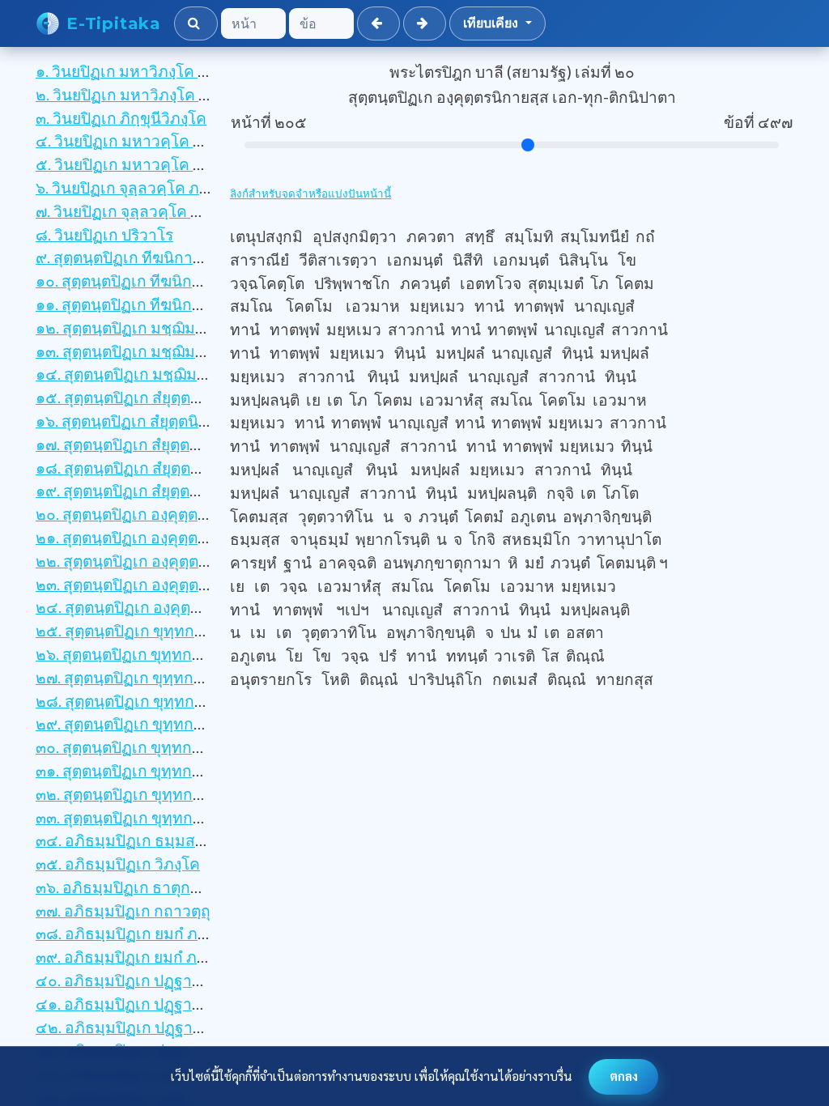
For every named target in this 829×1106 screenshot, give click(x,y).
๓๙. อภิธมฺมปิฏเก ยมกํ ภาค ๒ (133, 956)
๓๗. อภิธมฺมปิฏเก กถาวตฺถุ (123, 910)
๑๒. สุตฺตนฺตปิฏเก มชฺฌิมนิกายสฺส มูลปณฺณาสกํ (189, 327)
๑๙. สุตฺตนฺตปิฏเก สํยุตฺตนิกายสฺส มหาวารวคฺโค (190, 490)
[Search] (196, 23)
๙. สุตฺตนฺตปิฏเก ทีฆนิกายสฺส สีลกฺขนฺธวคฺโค (179, 257)
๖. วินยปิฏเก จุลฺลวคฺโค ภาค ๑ (134, 187)
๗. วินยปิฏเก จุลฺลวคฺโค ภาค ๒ (135, 211)
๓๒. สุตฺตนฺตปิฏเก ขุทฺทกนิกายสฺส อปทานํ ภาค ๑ (192, 794)
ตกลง (624, 1076)
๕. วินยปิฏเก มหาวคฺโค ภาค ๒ (136, 164)
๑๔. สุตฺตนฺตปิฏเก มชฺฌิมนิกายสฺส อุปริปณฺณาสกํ (194, 373)
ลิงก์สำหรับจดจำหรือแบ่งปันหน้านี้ (310, 193)
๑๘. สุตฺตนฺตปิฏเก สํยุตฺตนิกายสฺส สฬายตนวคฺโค (191, 467)
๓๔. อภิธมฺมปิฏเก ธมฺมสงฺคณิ (131, 840)
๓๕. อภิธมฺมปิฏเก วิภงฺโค (118, 863)
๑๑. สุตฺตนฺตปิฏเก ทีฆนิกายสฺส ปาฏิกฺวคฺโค (172, 304)
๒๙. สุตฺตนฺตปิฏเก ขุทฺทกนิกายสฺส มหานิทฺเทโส (187, 723)
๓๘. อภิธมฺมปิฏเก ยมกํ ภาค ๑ (133, 933)
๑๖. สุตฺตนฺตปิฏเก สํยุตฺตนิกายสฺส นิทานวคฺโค (181, 420)
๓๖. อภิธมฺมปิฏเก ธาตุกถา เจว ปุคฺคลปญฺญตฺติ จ (191, 887)
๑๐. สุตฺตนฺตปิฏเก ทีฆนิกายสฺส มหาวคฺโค (168, 280)
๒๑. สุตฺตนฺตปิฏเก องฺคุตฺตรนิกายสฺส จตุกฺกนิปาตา (194, 537)
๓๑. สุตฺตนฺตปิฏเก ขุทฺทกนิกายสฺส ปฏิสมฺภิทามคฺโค (199, 770)
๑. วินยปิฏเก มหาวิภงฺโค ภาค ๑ (138, 71)
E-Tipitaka (113, 23)
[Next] (424, 23)
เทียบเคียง (492, 23)
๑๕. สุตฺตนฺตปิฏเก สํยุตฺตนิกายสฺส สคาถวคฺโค (182, 397)
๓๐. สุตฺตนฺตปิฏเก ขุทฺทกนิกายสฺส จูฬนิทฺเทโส (181, 747)
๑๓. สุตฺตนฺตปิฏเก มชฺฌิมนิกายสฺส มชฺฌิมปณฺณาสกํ (202, 351)
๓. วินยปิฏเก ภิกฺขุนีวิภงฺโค (121, 117)
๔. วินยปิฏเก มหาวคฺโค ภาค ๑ (136, 140)
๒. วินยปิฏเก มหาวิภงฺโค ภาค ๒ (139, 94)
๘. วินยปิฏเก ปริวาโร (104, 234)
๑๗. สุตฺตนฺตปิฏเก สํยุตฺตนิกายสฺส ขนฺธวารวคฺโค (190, 444)
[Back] (378, 23)
